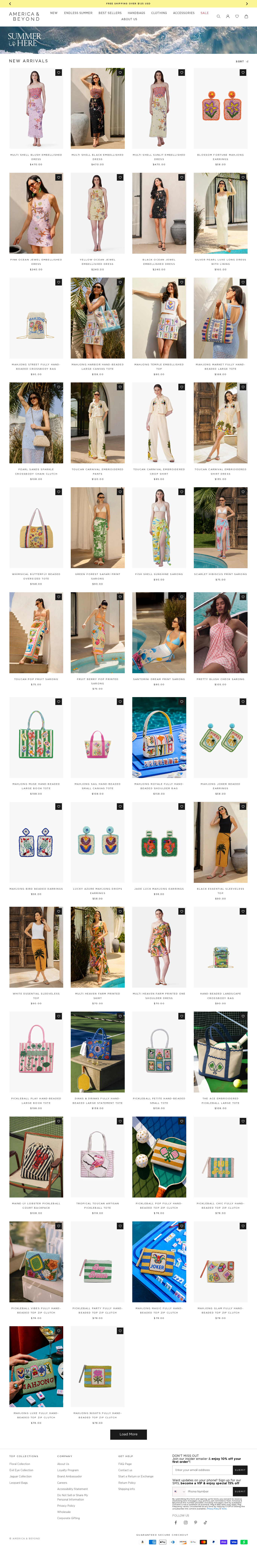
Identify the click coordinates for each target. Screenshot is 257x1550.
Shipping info (126, 1489)
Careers (62, 1483)
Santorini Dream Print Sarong (159, 679)
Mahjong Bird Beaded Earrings (36, 889)
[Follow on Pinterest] (195, 1522)
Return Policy (127, 1483)
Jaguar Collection (20, 1476)
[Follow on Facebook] (175, 1522)
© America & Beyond (24, 1539)
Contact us (125, 1470)
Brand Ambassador (69, 1476)
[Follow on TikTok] (205, 1522)
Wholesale (64, 1512)
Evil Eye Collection (21, 1470)
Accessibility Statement (72, 1489)
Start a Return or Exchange (136, 1476)
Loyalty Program (68, 1470)
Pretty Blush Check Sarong (221, 679)
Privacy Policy (66, 1506)
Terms (224, 1509)
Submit (240, 1470)
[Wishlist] (237, 16)
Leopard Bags (18, 1483)
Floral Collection (19, 1464)
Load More (129, 1434)
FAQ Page (125, 1464)
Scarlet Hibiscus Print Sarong (220, 574)
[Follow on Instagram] (185, 1522)
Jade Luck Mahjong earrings (159, 889)
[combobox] (179, 1491)
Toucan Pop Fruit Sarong (36, 679)
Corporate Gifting (68, 1518)
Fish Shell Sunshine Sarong (159, 574)
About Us (63, 1464)
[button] (219, 16)
